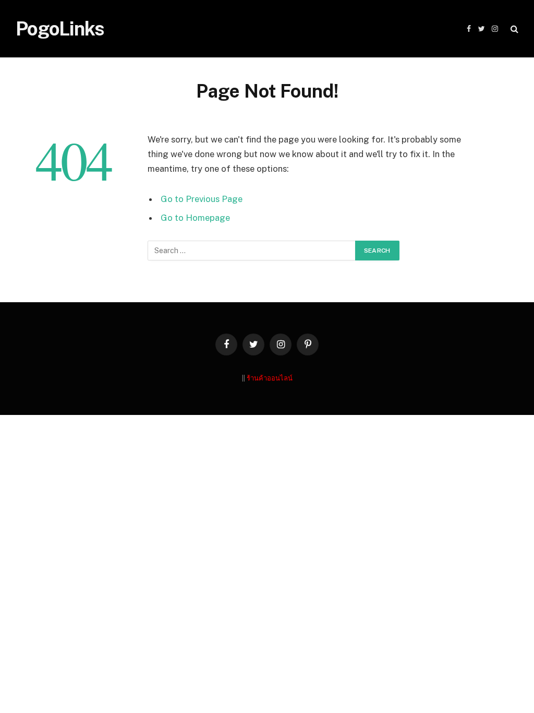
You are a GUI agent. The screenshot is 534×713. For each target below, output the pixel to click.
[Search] (513, 29)
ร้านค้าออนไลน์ (270, 378)
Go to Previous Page (201, 199)
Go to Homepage (195, 217)
